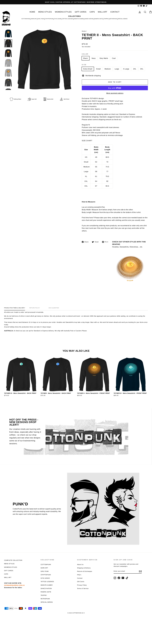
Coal (114, 58)
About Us (80, 564)
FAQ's (79, 575)
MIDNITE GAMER (79, 18)
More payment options (114, 93)
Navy (94, 58)
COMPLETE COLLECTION (13, 560)
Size (84, 64)
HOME (32, 12)
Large (117, 69)
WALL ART (102, 12)
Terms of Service (83, 588)
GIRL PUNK (41, 18)
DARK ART (34, 18)
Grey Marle (104, 58)
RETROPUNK (113, 18)
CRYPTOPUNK (49, 18)
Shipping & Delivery (84, 568)
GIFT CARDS (80, 12)
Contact (80, 578)
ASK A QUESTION (53, 308)
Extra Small (87, 69)
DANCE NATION (88, 18)
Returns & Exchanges (84, 571)
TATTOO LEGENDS (67, 18)
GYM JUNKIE (57, 18)
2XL (134, 69)
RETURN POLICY (34, 308)
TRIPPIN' (106, 18)
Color (85, 54)
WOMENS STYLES (63, 12)
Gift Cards (80, 581)
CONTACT (115, 12)
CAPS (92, 12)
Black (85, 58)
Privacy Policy (82, 585)
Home (84, 31)
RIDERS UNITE (98, 18)
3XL (141, 69)
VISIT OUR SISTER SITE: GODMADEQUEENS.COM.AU (14, 585)
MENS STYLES (45, 12)
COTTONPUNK (25, 18)
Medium (108, 69)
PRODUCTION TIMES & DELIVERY (14, 308)
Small (98, 69)
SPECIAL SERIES (122, 18)
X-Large (126, 69)
